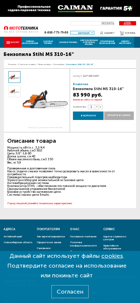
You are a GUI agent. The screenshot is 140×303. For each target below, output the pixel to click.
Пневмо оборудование (30, 42)
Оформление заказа (49, 242)
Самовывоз (43, 248)
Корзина (130, 33)
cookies (112, 255)
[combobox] (82, 32)
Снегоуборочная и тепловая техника (89, 42)
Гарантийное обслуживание (112, 247)
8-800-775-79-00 (56, 32)
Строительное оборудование (107, 42)
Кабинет (110, 33)
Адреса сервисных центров (114, 238)
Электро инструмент (125, 42)
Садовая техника (48, 42)
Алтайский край (13, 236)
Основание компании (83, 236)
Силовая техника (68, 42)
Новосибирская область (18, 242)
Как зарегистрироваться (51, 236)
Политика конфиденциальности (83, 244)
